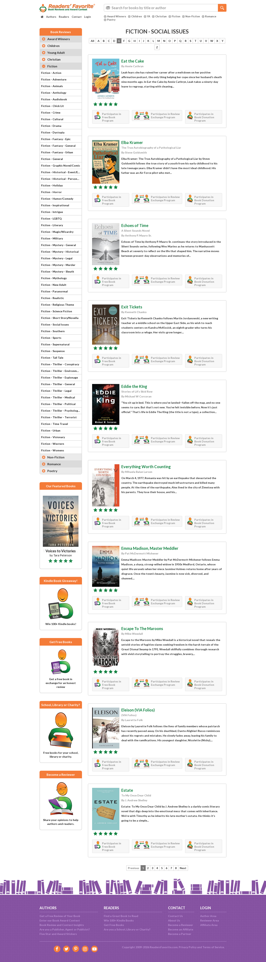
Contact (77, 16)
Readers (64, 16)
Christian (161, 16)
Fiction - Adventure (53, 79)
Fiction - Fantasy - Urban (57, 152)
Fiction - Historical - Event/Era (61, 172)
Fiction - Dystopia (52, 132)
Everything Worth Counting (146, 466)
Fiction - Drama (51, 125)
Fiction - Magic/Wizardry (57, 231)
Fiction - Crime (50, 112)
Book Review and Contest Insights (62, 925)
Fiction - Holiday (52, 185)
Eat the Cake (132, 61)
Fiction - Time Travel (54, 423)
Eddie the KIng (134, 386)
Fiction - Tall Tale (52, 357)
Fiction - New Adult (53, 284)
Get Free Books (114, 925)
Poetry (111, 19)
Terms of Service (213, 947)
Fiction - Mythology (54, 278)
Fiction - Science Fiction (56, 311)
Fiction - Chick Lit (52, 106)
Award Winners (116, 16)
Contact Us (175, 916)
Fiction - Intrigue (52, 212)
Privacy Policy (187, 947)
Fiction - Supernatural (55, 344)
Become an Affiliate (180, 929)
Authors (51, 16)
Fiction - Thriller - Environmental (61, 370)
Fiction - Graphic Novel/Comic (60, 165)
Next (183, 868)
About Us (174, 920)
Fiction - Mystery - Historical (60, 251)
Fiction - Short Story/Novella (59, 317)
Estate (127, 790)
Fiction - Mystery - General (58, 245)
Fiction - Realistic (52, 298)
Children (136, 16)
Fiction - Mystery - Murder (58, 265)
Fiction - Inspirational (55, 205)
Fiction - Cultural (52, 119)
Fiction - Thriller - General (58, 384)
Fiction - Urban (50, 430)
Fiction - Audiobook (54, 99)
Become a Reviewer (180, 925)
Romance (210, 16)
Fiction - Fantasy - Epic (55, 139)
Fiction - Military (52, 238)
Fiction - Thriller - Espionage (59, 377)
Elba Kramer (132, 142)
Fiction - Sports (51, 337)
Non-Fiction (192, 16)
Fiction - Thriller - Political (58, 404)
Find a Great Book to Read (121, 916)
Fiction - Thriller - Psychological (61, 410)
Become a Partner (179, 934)
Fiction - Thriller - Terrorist (59, 417)
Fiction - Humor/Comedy (57, 198)
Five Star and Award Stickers (58, 934)
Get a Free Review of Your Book (60, 916)
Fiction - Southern (53, 331)
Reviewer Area (209, 920)
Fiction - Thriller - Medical (58, 397)
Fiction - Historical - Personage (61, 178)
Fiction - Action (51, 72)
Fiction (176, 16)
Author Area (208, 916)
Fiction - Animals (52, 86)
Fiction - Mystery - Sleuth (57, 271)
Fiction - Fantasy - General (58, 145)
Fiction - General (52, 159)
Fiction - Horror (51, 192)
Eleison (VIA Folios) (138, 710)
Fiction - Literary (52, 225)
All (92, 40)
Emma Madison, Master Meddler (149, 548)
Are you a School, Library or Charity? (127, 929)
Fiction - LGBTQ (51, 218)
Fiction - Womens (52, 450)
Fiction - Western (52, 443)
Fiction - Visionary (53, 437)
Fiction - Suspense (53, 351)
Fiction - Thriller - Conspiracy (60, 364)
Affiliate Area (209, 925)
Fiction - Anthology (53, 92)
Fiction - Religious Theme (57, 304)
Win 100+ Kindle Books (119, 920)
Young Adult (56, 52)
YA (148, 16)
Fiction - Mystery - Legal (56, 258)
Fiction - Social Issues (55, 324)
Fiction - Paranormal (54, 291)
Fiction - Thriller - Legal (56, 390)
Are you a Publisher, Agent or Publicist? (65, 929)
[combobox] (165, 7)
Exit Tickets (131, 306)
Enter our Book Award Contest (60, 920)
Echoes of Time (134, 225)
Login (87, 16)
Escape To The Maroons (142, 628)
